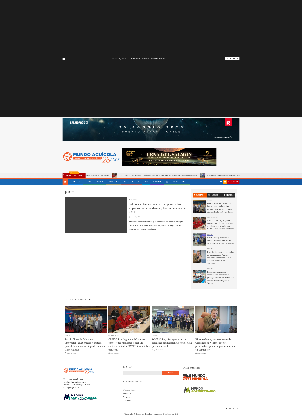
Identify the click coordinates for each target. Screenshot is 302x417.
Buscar (127, 367)
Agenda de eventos (94, 182)
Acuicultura (133, 199)
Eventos (209, 200)
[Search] (221, 181)
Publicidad (145, 58)
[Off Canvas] (64, 59)
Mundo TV (157, 182)
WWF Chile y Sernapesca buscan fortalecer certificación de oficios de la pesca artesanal (214, 175)
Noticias (75, 182)
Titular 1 (210, 248)
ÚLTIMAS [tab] (199, 195)
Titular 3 (210, 268)
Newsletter (154, 58)
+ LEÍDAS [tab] (214, 195)
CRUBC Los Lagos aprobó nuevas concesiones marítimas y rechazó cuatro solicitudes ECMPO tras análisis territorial (136, 175)
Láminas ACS (113, 182)
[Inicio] (65, 181)
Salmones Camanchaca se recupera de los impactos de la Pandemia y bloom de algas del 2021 (157, 208)
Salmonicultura (212, 217)
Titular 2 (210, 234)
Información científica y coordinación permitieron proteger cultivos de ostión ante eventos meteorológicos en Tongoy (220, 277)
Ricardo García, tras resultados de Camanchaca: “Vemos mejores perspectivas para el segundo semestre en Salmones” (220, 258)
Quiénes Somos (135, 58)
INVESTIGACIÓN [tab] (229, 195)
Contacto (162, 58)
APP (146, 182)
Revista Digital (131, 182)
